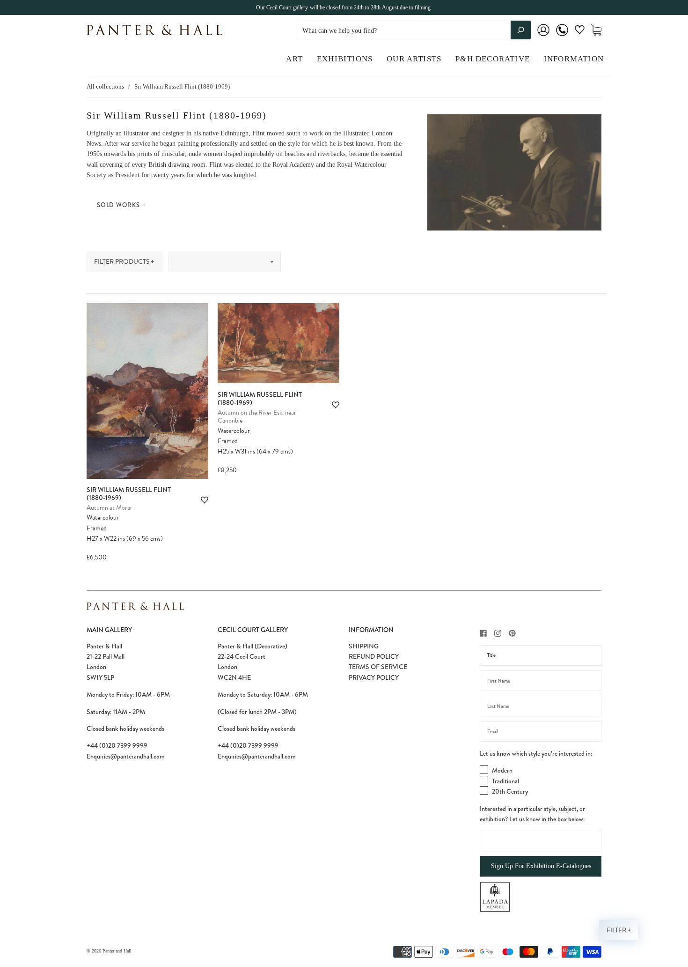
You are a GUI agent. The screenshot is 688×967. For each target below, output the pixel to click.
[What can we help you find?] (414, 30)
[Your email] (540, 731)
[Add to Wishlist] (204, 500)
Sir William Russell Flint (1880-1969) (129, 494)
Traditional (505, 781)
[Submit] (521, 30)
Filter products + (124, 262)
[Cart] (596, 30)
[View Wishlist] (580, 31)
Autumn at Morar (109, 508)
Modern (502, 770)
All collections (105, 86)
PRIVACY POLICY (374, 677)
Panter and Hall (117, 950)
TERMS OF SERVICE (378, 666)
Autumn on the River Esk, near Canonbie (257, 417)
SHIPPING (364, 646)
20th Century (510, 791)
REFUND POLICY (374, 656)
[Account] (543, 36)
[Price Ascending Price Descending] (224, 262)
